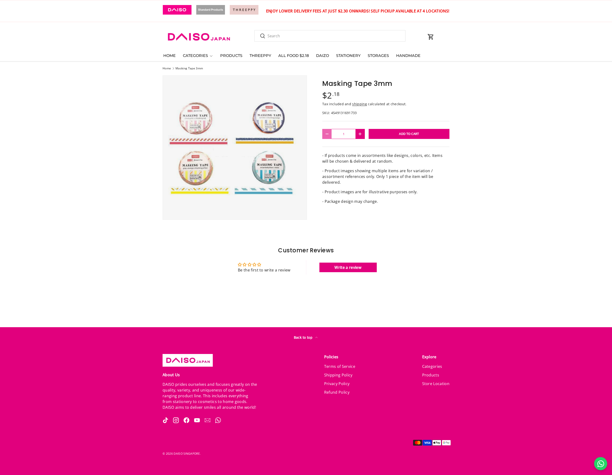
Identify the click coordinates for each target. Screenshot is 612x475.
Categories (432, 366)
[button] (431, 37)
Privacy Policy (337, 383)
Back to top (304, 337)
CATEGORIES (195, 55)
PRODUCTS (231, 55)
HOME (169, 55)
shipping (359, 104)
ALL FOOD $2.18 (293, 55)
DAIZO (322, 55)
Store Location (435, 383)
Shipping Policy (338, 375)
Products (430, 375)
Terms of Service (339, 366)
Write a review (347, 267)
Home (167, 68)
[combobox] (330, 35)
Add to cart (409, 134)
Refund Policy (337, 392)
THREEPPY (260, 55)
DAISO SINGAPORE (187, 454)
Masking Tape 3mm (189, 68)
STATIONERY (348, 55)
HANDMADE (408, 55)
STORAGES (378, 55)
